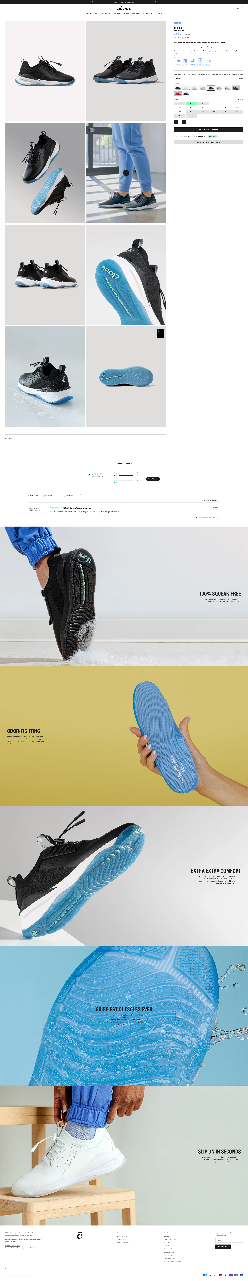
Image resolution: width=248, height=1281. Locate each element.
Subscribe (223, 1247)
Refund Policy (168, 1255)
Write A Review (153, 479)
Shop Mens (121, 1233)
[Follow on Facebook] (6, 1268)
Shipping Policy (169, 1252)
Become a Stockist (170, 1249)
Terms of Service (169, 1258)
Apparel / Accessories (131, 13)
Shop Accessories (123, 1242)
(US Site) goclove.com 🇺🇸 (172, 1262)
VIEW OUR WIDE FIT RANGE (208, 142)
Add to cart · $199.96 (208, 130)
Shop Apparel (121, 1239)
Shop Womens (122, 1236)
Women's (177, 78)
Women (88, 13)
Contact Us (167, 1236)
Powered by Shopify (26, 1275)
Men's (241, 78)
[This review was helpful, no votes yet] (213, 518)
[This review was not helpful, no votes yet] (217, 518)
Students (117, 13)
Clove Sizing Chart (170, 1239)
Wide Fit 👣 (106, 13)
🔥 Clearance (147, 13)
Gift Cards (167, 1242)
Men (96, 13)
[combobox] (54, 495)
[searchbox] (35, 495)
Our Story (167, 1233)
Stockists (158, 13)
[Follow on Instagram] (11, 1268)
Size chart (240, 100)
